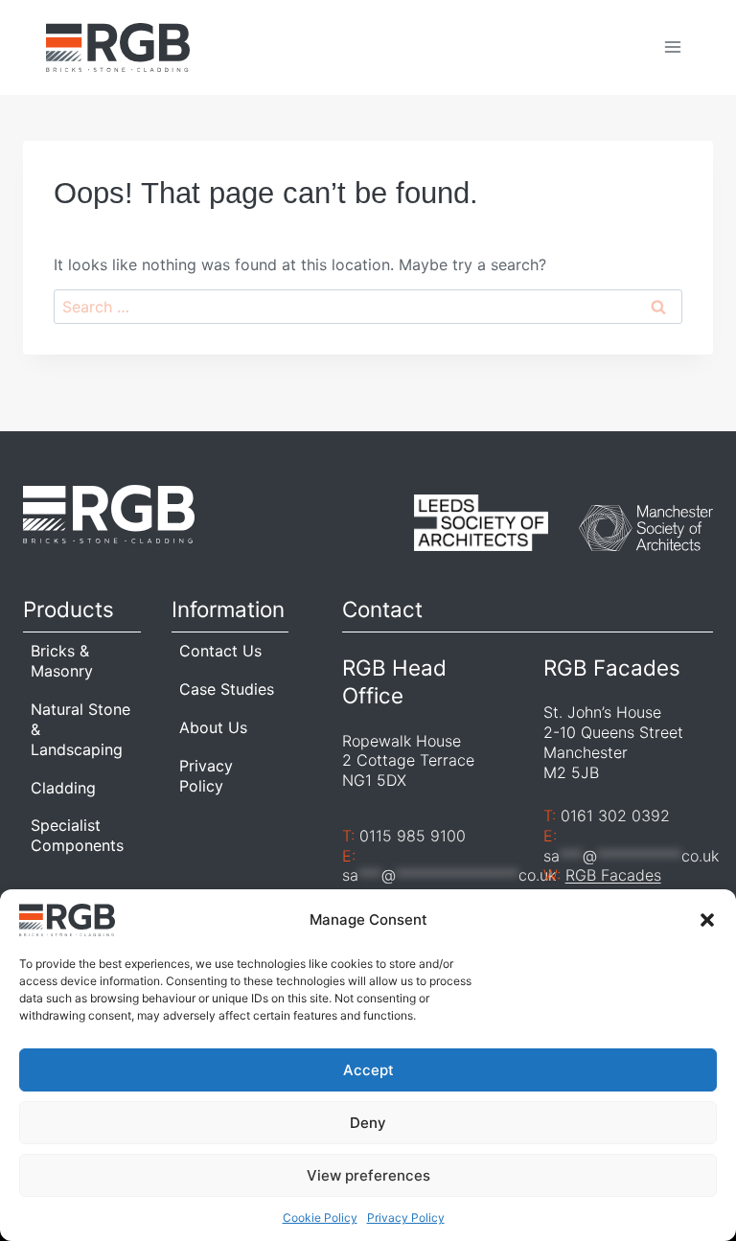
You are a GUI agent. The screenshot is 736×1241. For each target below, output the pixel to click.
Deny (368, 1123)
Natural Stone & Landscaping (80, 729)
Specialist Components (77, 835)
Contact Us (220, 650)
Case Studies (226, 689)
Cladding (63, 787)
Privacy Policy (406, 1217)
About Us (213, 727)
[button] (707, 920)
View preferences (368, 1175)
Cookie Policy (320, 1217)
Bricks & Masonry (62, 660)
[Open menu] (672, 47)
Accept (368, 1070)
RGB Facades (613, 875)
